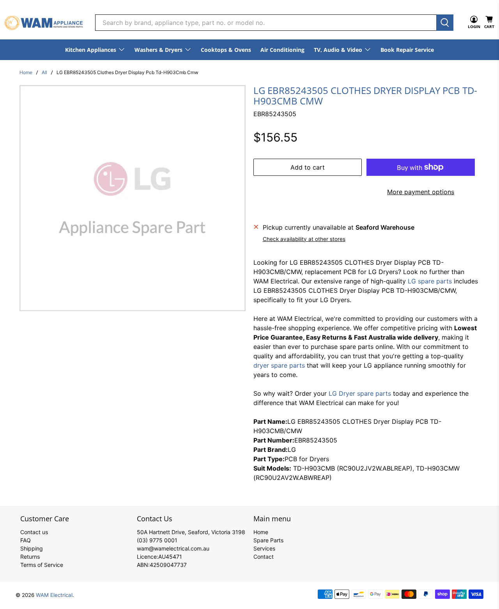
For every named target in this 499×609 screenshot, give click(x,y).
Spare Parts (268, 540)
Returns (30, 556)
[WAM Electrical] (44, 23)
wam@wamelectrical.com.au (173, 548)
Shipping (31, 548)
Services (264, 548)
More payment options (420, 192)
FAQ (25, 540)
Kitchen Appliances (90, 49)
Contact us (34, 532)
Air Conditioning (282, 49)
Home (25, 72)
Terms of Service (41, 564)
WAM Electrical (54, 595)
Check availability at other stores (304, 239)
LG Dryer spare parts (360, 393)
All (44, 72)
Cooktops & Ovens (226, 49)
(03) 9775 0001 (157, 540)
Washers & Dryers (158, 49)
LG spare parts (430, 281)
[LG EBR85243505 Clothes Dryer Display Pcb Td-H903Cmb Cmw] (132, 198)
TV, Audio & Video (338, 49)
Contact (263, 556)
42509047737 (168, 564)
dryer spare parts (279, 365)
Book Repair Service (407, 49)
